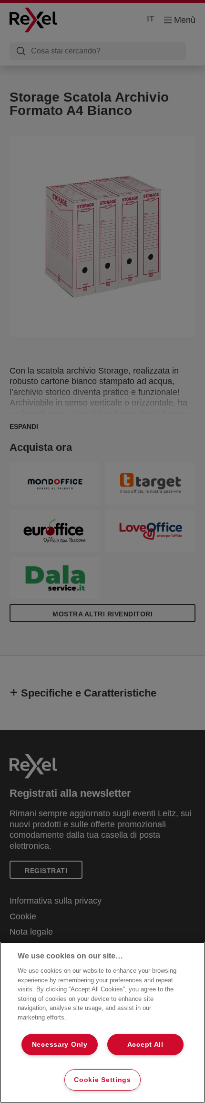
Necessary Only (60, 1044)
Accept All (145, 1044)
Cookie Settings (102, 1079)
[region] (102, 1022)
